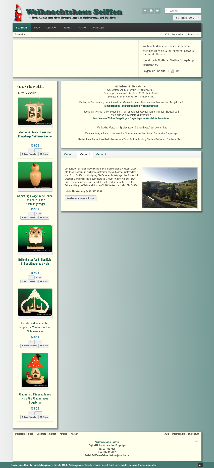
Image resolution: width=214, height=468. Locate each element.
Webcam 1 (69, 154)
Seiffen (68, 27)
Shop (37, 27)
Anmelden (98, 27)
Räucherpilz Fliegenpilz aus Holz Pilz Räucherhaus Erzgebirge (35, 398)
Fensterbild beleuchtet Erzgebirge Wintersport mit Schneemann (35, 327)
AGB (167, 34)
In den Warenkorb (30, 154)
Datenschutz (178, 34)
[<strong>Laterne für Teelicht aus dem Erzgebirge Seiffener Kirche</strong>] (35, 112)
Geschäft (51, 27)
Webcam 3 (101, 154)
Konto (82, 27)
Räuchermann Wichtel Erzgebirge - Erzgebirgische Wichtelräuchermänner (131, 118)
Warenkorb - (185, 18)
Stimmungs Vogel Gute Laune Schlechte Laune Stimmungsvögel (35, 200)
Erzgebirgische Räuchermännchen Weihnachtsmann (131, 105)
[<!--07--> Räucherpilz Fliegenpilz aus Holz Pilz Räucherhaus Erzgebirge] (35, 371)
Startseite (21, 27)
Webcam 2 (85, 154)
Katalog (63, 433)
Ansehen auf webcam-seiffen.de (80, 198)
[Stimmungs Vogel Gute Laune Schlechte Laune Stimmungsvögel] (35, 176)
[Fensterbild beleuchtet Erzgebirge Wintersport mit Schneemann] (35, 303)
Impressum (193, 34)
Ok (200, 465)
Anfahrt (74, 433)
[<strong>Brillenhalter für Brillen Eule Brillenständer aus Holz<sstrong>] (35, 239)
